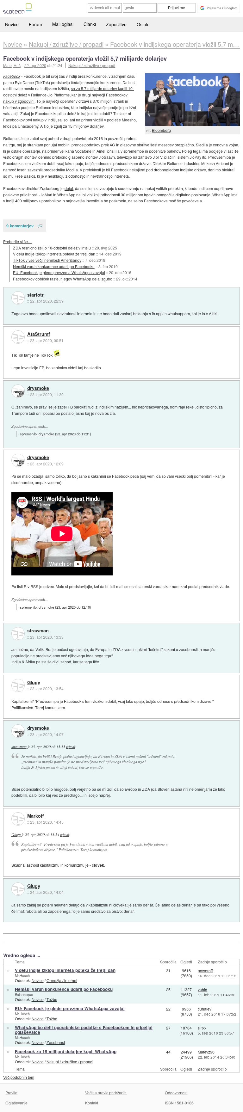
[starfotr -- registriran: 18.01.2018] (18, 297)
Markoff (35, 816)
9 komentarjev (20, 226)
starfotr (35, 295)
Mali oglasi (62, 24)
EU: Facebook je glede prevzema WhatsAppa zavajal (59, 272)
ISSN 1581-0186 (179, 1102)
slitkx (202, 1027)
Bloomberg (161, 130)
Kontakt (91, 1102)
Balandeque (24, 994)
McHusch (22, 975)
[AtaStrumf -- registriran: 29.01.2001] (18, 337)
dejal (69, 188)
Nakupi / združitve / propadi (91, 65)
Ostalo (143, 24)
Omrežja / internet (62, 980)
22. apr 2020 (35, 65)
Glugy (33, 682)
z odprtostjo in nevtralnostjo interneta (97, 176)
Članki (90, 24)
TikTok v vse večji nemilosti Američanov (47, 260)
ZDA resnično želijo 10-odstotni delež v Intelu (52, 247)
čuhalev (204, 1008)
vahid (202, 989)
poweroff (205, 970)
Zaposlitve (116, 24)
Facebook (11, 76)
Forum (35, 24)
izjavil (70, 746)
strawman (38, 631)
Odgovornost (176, 1092)
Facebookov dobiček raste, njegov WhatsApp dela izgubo (62, 278)
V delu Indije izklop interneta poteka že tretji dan (54, 253)
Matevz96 (206, 1051)
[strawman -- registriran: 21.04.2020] (18, 633)
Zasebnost (56, 1042)
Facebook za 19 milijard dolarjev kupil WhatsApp (65, 1051)
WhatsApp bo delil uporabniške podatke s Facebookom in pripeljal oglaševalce (84, 1029)
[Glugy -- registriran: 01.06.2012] (18, 685)
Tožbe (52, 999)
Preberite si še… (17, 241)
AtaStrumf (38, 334)
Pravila (11, 1092)
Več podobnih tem (18, 1077)
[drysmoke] (18, 391)
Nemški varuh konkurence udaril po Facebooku (54, 266)
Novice (12, 24)
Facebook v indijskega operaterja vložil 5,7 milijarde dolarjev (85, 58)
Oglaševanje (16, 1102)
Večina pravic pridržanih (106, 1092)
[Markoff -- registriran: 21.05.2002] (18, 819)
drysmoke (38, 388)
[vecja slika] (192, 99)
